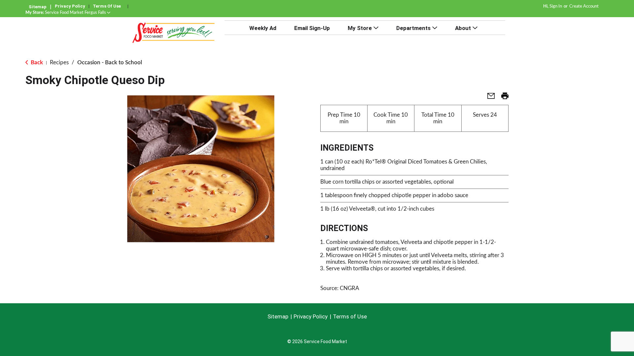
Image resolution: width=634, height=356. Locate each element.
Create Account (584, 6)
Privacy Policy (70, 6)
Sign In (555, 6)
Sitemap (38, 6)
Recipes (59, 62)
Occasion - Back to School (109, 62)
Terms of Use (107, 6)
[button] (77, 13)
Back (36, 62)
